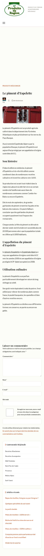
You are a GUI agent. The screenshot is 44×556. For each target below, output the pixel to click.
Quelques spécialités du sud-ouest (17, 504)
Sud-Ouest (9, 480)
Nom (5, 380)
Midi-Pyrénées (10, 461)
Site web (6, 399)
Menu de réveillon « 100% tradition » (18, 529)
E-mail (5, 390)
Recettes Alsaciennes (12, 451)
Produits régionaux (11, 86)
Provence (8, 471)
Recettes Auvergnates (13, 456)
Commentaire (8, 356)
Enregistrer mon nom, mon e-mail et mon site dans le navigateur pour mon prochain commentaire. (29, 411)
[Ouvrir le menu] (4, 23)
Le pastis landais (11, 509)
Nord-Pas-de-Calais (11, 466)
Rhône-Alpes (9, 475)
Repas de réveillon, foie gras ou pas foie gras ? (21, 498)
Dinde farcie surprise (12, 543)
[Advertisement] (22, 51)
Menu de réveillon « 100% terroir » (17, 515)
